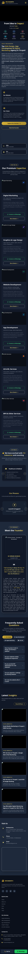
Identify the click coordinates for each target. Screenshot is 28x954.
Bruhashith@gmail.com (11, 843)
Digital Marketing (10, 640)
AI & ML (21, 640)
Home (3, 899)
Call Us (8, 951)
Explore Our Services (13, 123)
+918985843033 (17, 838)
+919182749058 (9, 838)
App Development (20, 637)
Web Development (6, 920)
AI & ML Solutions (6, 927)
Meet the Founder (14, 128)
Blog (3, 908)
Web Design (8, 637)
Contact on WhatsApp (15, 214)
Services (3, 904)
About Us (4, 901)
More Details (13, 218)
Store (3, 906)
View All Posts (19, 704)
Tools (3, 910)
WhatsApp (22, 951)
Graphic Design (5, 924)
